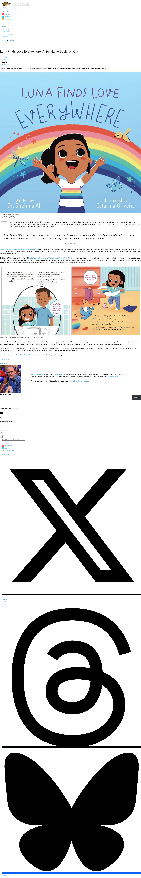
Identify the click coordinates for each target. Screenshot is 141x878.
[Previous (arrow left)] (1, 432)
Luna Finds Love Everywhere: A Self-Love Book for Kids (19, 249)
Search (136, 397)
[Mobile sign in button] (0, 43)
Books (6, 57)
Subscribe (5, 32)
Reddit (4, 602)
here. (76, 350)
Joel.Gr (15, 408)
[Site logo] (15, 6)
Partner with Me (7, 34)
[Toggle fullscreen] (5, 430)
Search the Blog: (5, 394)
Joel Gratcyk (59, 374)
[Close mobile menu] (0, 23)
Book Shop (5, 29)
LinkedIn (5, 599)
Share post (5, 64)
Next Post (3, 363)
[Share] (3, 430)
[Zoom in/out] (7, 430)
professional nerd (112, 376)
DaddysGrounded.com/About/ (79, 381)
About (4, 27)
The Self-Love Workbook (36, 258)
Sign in (4, 40)
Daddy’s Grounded (37, 374)
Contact (5, 37)
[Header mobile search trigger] (0, 45)
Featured (7, 59)
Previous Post (4, 359)
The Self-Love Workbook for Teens (60, 258)
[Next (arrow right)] (3, 432)
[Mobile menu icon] (70, 1)
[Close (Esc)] (1, 430)
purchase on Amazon (23, 355)
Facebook (5, 454)
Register (11, 40)
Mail (3, 604)
